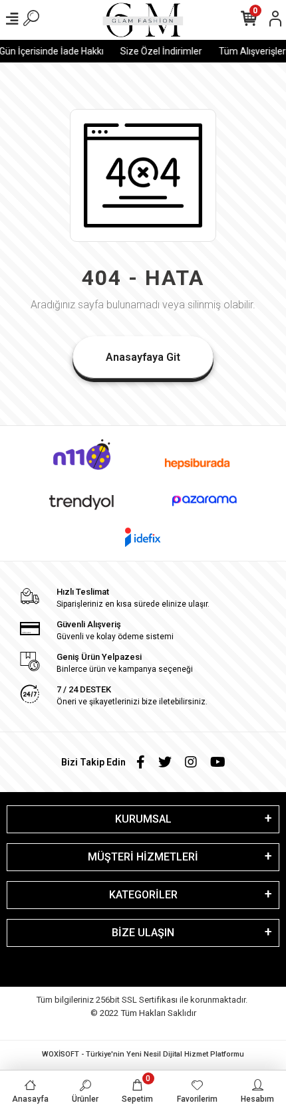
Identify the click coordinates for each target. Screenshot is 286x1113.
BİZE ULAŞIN (143, 932)
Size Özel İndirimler (159, 51)
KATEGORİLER (143, 894)
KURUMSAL (143, 819)
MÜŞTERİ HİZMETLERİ (143, 857)
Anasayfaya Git (143, 357)
